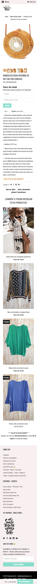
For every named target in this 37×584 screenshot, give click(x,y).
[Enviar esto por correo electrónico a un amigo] (18, 184)
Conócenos (6, 455)
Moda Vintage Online (15, 16)
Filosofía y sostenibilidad (9, 458)
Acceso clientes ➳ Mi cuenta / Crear (13, 486)
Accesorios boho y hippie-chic (11, 495)
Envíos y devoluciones (8, 464)
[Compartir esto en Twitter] (11, 184)
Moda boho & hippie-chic (9, 492)
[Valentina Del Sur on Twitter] (4, 538)
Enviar (7, 105)
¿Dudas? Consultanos (18, 192)
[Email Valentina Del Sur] (17, 538)
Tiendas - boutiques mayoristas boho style (14, 475)
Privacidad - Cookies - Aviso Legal (12, 470)
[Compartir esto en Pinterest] (16, 184)
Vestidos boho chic (8, 498)
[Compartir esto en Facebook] (13, 184)
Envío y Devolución (24, 189)
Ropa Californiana (8, 501)
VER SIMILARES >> (25, 581)
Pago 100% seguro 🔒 (9, 467)
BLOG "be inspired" (8, 504)
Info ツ (6, 111)
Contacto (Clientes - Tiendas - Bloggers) (14, 473)
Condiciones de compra (9, 461)
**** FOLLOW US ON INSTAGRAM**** (18, 433)
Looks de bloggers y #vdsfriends (12, 507)
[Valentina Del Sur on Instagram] (13, 538)
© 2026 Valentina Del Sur (10, 576)
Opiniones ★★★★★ (17, 111)
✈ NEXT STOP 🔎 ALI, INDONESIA (13, 179)
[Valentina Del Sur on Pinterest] (10, 538)
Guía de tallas (6, 489)
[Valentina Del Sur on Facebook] (7, 538)
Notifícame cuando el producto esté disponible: (17, 90)
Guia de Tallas (10, 189)
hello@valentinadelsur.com (25, 576)
